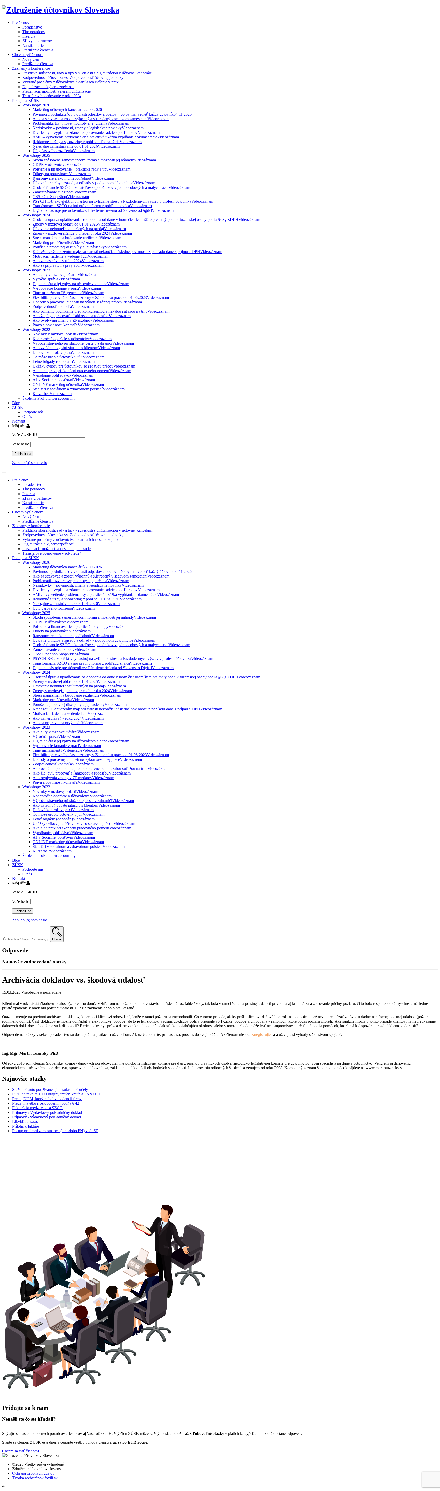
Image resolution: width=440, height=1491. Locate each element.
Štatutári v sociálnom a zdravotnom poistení (79, 389)
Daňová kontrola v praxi (63, 352)
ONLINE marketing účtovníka (68, 384)
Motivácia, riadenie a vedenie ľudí (71, 256)
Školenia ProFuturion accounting (48, 398)
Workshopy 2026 (36, 105)
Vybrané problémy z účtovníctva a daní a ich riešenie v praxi (70, 82)
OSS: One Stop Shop (61, 196)
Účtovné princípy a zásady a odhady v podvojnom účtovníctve (94, 183)
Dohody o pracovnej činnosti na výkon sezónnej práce (87, 302)
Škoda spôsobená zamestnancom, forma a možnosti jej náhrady (94, 160)
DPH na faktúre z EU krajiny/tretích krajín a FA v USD (57, 1094)
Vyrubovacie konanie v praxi (67, 288)
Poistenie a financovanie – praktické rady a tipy (81, 169)
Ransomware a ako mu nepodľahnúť (73, 178)
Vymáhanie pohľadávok (63, 375)
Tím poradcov (33, 32)
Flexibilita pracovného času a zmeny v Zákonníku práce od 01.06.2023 (101, 297)
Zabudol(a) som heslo (29, 462)
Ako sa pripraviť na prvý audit (68, 265)
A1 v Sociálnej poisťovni (64, 380)
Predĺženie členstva (37, 50)
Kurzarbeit (52, 393)
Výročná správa (56, 279)
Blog (16, 403)
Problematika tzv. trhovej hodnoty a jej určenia (81, 123)
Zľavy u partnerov (37, 41)
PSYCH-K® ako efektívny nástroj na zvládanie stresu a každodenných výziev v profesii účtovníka (123, 201)
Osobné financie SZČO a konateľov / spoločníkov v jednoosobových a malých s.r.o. (111, 187)
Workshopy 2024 (36, 215)
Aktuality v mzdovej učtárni (66, 274)
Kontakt (18, 421)
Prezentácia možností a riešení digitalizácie (56, 91)
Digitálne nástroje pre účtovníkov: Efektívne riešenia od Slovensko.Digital (103, 210)
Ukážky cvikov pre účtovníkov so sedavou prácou (84, 366)
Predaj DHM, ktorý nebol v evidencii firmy (47, 1098)
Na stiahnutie (33, 45)
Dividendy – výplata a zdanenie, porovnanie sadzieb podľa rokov (96, 132)
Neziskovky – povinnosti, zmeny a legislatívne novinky (88, 128)
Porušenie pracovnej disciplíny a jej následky (80, 247)
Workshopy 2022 (36, 329)
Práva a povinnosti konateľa (66, 325)
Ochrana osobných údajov (33, 1473)
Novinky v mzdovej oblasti (65, 334)
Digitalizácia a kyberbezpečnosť (48, 87)
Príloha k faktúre (25, 1126)
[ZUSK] (60, 10)
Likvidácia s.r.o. (25, 1121)
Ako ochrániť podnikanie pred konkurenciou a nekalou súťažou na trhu (101, 311)
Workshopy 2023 (36, 270)
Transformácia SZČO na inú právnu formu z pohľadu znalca (92, 206)
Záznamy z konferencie (31, 68)
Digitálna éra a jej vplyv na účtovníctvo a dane (81, 284)
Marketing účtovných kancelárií (67, 109)
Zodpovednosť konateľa (63, 306)
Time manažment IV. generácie (68, 293)
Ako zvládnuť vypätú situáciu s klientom (76, 348)
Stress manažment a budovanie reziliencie (77, 238)
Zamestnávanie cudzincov (64, 192)
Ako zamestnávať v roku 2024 (68, 261)
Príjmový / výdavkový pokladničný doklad (46, 1117)
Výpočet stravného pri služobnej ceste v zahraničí (83, 343)
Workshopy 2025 (36, 155)
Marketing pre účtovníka (63, 242)
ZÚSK (17, 407)
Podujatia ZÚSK (25, 100)
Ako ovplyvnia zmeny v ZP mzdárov (73, 320)
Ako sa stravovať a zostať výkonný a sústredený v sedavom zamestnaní (101, 119)
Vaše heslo (20, 444)
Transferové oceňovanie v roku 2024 (51, 96)
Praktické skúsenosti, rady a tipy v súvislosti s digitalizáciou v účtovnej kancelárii (87, 73)
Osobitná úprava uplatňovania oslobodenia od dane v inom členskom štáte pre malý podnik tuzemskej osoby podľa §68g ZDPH (146, 219)
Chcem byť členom (27, 54)
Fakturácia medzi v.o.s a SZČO (37, 1108)
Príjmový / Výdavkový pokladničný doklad (47, 1112)
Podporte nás (32, 412)
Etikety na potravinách (62, 174)
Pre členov (20, 22)
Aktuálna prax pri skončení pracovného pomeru (82, 371)
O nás (27, 416)
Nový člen (30, 59)
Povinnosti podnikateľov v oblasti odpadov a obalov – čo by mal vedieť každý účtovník (112, 114)
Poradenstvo (32, 27)
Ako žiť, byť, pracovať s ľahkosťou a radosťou (82, 316)
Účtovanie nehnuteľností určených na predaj (79, 229)
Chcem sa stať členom (20, 1451)
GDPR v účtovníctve (60, 164)
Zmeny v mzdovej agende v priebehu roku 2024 (82, 233)
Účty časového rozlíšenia (64, 151)
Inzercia (28, 36)
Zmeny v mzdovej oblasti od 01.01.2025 (76, 224)
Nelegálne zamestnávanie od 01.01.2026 (76, 146)
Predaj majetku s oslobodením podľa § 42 (45, 1103)
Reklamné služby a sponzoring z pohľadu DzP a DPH (87, 141)
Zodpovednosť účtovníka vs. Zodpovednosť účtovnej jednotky (72, 77)
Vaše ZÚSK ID (24, 434)
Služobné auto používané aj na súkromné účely (50, 1089)
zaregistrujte (261, 1034)
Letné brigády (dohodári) (64, 361)
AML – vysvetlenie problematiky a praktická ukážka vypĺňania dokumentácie (106, 137)
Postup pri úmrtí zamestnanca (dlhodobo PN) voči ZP (55, 1131)
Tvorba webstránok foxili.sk (35, 1478)
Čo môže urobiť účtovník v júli (68, 357)
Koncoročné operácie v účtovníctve (72, 338)
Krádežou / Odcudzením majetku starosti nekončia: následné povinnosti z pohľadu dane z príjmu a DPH (127, 251)
